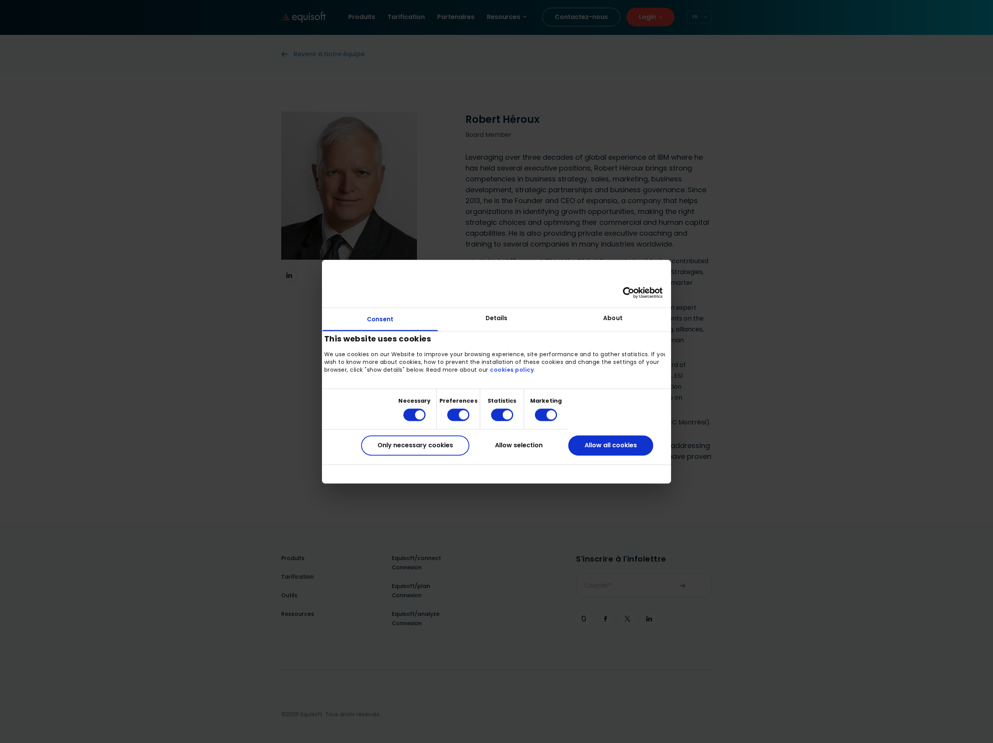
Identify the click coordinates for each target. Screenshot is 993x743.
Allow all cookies (611, 445)
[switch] (452, 415)
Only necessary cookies (415, 445)
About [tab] (613, 318)
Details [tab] (497, 318)
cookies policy (512, 370)
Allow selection (519, 445)
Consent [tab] (380, 319)
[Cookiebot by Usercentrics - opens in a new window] (629, 292)
